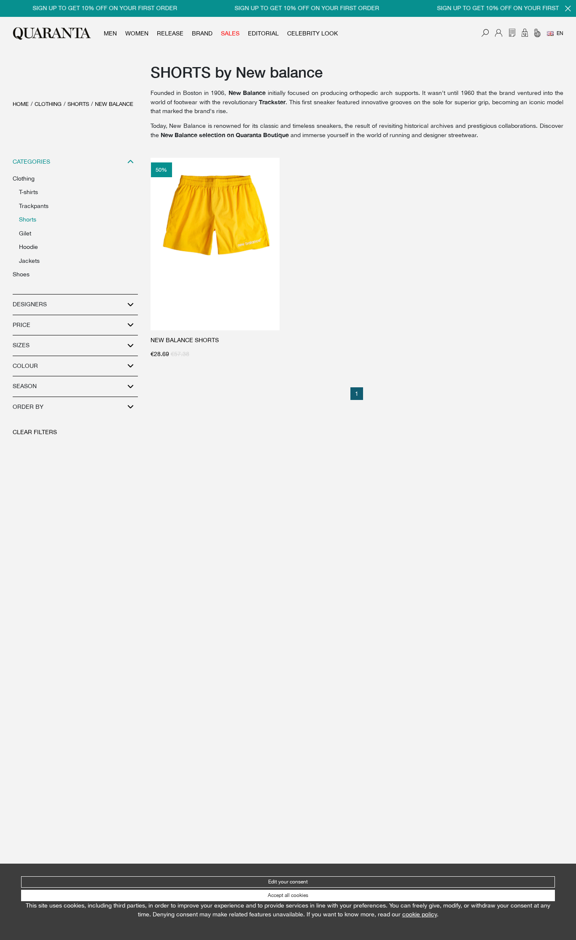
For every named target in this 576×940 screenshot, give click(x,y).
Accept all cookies (288, 895)
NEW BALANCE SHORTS (185, 340)
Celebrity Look (312, 33)
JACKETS (29, 260)
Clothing (48, 104)
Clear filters (35, 432)
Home (21, 104)
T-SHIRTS (28, 192)
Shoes (21, 274)
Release (170, 33)
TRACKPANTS (33, 206)
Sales (230, 33)
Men (110, 33)
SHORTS (78, 104)
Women (136, 33)
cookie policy (419, 914)
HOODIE (28, 246)
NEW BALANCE (114, 104)
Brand (202, 33)
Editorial (263, 33)
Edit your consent (288, 882)
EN (560, 33)
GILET (25, 233)
